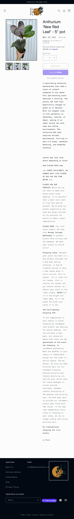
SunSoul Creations (32, 515)
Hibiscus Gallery (13, 472)
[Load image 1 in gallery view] (9, 66)
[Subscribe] (37, 500)
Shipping (46, 40)
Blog (8, 482)
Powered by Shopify (47, 515)
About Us (9, 467)
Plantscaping (11, 477)
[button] (4, 10)
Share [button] (47, 440)
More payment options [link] (55, 78)
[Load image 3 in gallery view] (25, 66)
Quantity (46, 53)
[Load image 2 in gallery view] (17, 66)
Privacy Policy (12, 487)
